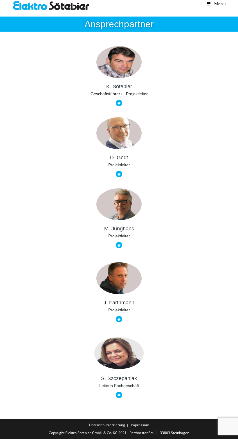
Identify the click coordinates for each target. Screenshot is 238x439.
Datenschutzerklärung (107, 424)
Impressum (140, 424)
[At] (119, 103)
